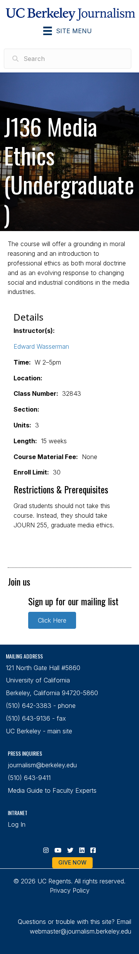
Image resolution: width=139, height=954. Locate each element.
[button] (52, 620)
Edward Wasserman (41, 346)
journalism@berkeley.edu (42, 765)
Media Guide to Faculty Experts (52, 790)
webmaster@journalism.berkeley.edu (80, 931)
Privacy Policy (70, 890)
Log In (16, 824)
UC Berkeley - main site (39, 731)
